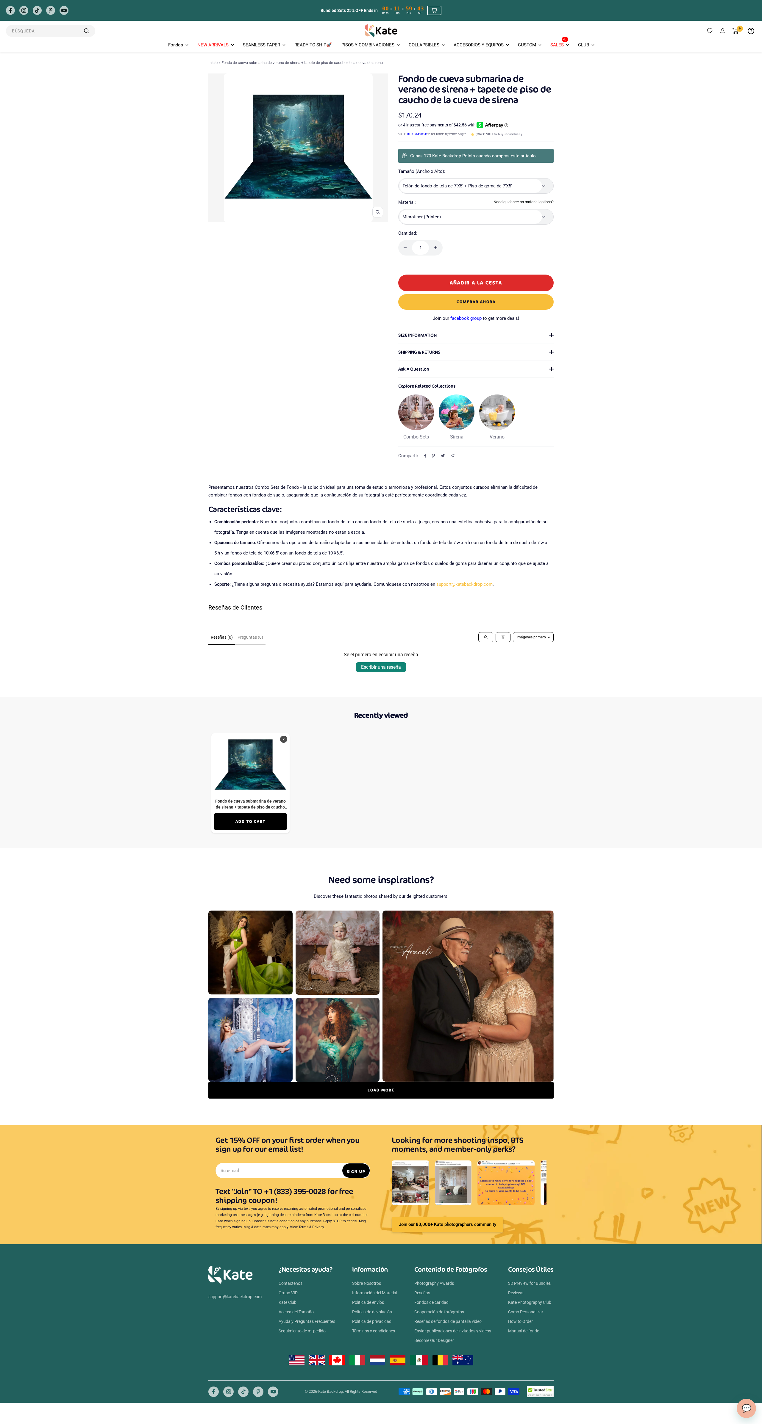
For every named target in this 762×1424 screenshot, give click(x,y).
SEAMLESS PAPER (261, 45)
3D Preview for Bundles (529, 1283)
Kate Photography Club (529, 1302)
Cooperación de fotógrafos (439, 1311)
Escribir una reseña (381, 667)
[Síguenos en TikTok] (37, 10)
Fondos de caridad (431, 1302)
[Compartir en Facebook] (425, 456)
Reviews (515, 1292)
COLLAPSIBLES (424, 45)
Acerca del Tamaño (296, 1311)
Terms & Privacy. (312, 1227)
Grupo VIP (288, 1292)
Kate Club (287, 1302)
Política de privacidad (371, 1321)
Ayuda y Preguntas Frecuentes (307, 1321)
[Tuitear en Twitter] (442, 456)
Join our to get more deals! (476, 318)
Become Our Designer (434, 1340)
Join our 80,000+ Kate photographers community (447, 1224)
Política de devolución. (372, 1311)
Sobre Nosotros (366, 1283)
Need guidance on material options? (524, 202)
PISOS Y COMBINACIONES (367, 45)
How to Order (520, 1321)
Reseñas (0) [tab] (222, 637)
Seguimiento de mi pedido (302, 1331)
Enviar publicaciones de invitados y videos (452, 1331)
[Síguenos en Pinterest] (50, 10)
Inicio (213, 62)
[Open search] (485, 637)
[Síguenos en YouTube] (64, 10)
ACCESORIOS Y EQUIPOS (479, 45)
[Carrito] (736, 31)
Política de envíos (368, 1302)
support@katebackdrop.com (464, 584)
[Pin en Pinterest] (433, 456)
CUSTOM (527, 45)
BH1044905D (417, 134)
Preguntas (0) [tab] (250, 637)
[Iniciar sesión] (722, 30)
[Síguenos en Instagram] (23, 10)
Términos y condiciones (373, 1331)
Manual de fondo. (524, 1331)
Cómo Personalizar (525, 1311)
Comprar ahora (476, 301)
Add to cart (250, 821)
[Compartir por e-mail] (453, 456)
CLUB (583, 45)
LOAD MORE (381, 1090)
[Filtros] (503, 637)
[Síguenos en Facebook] (10, 10)
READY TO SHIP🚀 (313, 45)
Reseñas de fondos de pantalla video (448, 1321)
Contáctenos (290, 1283)
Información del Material (374, 1292)
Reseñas (422, 1292)
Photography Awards (434, 1283)
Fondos (175, 45)
